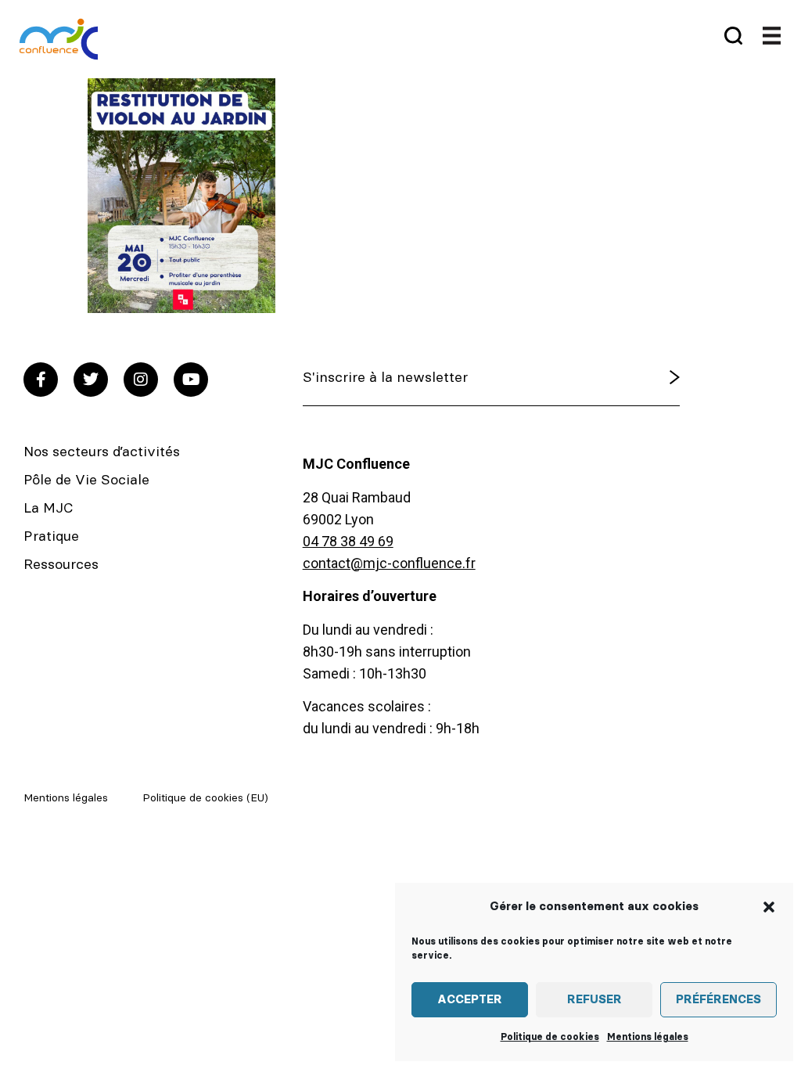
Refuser (594, 1000)
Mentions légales (647, 1037)
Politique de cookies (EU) (205, 798)
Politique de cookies (550, 1037)
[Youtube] (191, 379)
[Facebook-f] (40, 379)
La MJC (48, 509)
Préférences (718, 1000)
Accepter (469, 1000)
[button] (769, 907)
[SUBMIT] (644, 378)
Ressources (61, 565)
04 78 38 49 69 (348, 541)
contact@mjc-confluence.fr (389, 563)
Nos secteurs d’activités (101, 452)
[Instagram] (141, 379)
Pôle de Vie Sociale (86, 480)
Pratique (51, 537)
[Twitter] (91, 379)
